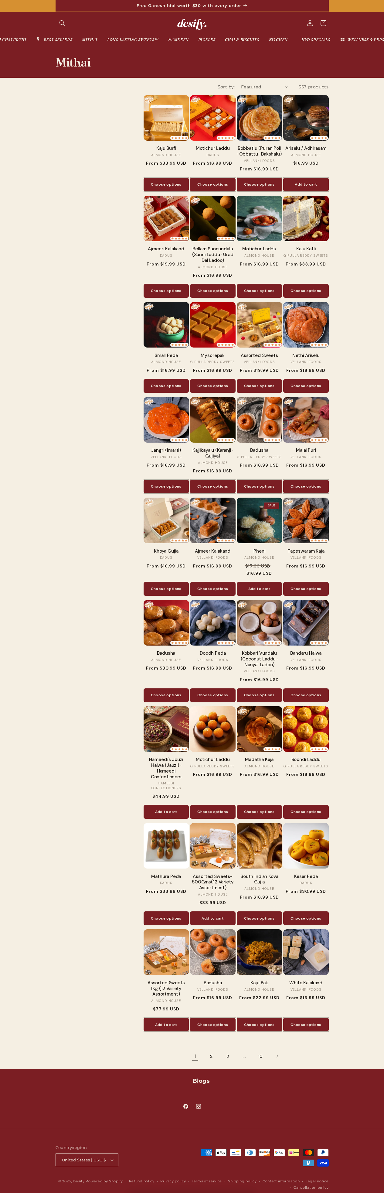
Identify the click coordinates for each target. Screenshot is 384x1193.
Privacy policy (173, 1181)
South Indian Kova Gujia (259, 879)
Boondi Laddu (306, 760)
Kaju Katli (306, 249)
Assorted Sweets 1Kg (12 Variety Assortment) (166, 988)
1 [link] (195, 1056)
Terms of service (207, 1181)
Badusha (259, 450)
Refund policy (142, 1181)
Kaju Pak (259, 983)
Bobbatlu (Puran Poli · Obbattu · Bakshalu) (259, 151)
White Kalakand (305, 983)
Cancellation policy (311, 1187)
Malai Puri (306, 450)
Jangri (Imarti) (166, 450)
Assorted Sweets (259, 355)
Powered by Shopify (104, 1181)
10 (260, 1056)
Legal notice (317, 1181)
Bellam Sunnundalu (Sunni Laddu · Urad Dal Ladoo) (212, 254)
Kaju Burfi (166, 148)
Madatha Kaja (259, 760)
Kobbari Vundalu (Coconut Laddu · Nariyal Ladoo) (259, 658)
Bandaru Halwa (305, 653)
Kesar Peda (306, 876)
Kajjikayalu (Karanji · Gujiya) (212, 453)
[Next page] (277, 1056)
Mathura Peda (166, 876)
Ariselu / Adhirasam (305, 148)
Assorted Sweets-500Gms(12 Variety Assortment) (212, 882)
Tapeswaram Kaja (306, 551)
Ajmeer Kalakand (212, 551)
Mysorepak (213, 355)
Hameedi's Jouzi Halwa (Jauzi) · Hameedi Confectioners (166, 768)
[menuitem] (54, 40)
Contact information (281, 1181)
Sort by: (226, 87)
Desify (78, 1181)
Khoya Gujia (166, 551)
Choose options (166, 184)
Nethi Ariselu (306, 355)
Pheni (259, 551)
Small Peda (166, 355)
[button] (62, 23)
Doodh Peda (213, 653)
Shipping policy (242, 1181)
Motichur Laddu (213, 148)
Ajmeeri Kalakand (166, 249)
